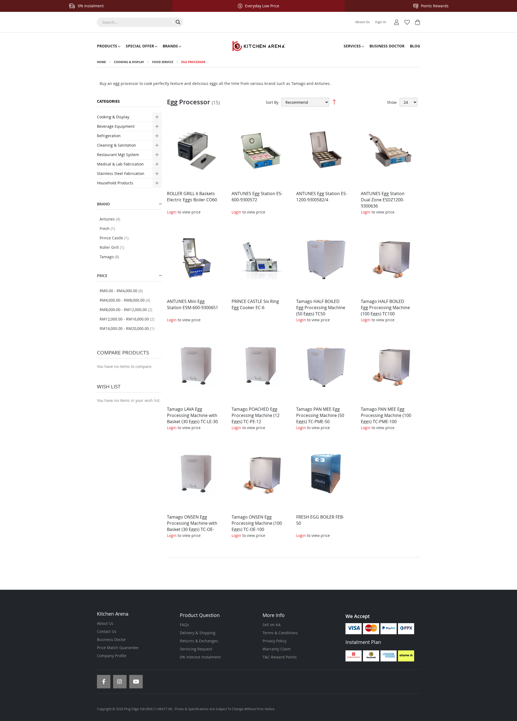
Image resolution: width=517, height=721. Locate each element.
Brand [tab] (103, 203)
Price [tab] (102, 275)
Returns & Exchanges (199, 640)
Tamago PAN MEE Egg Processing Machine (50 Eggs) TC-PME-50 (320, 415)
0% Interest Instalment (200, 657)
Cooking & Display (129, 62)
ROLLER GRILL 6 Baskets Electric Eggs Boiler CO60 (192, 197)
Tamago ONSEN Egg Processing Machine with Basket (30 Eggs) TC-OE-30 (192, 526)
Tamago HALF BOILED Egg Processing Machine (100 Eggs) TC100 (385, 307)
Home (101, 62)
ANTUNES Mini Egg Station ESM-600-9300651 (192, 304)
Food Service (162, 62)
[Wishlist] (407, 21)
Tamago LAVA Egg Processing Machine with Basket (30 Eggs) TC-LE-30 (192, 415)
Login (172, 212)
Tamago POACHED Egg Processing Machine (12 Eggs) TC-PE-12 (256, 415)
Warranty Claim (277, 648)
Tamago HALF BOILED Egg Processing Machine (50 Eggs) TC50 (320, 307)
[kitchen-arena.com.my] (258, 46)
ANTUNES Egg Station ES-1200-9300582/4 (321, 197)
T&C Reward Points (280, 657)
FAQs (184, 624)
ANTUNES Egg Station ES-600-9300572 (257, 197)
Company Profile (111, 655)
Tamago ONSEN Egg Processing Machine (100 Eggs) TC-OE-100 (257, 523)
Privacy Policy (275, 640)
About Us (105, 623)
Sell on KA (272, 624)
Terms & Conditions (280, 632)
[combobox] (140, 22)
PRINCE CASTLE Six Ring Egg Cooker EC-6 (255, 304)
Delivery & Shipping (197, 632)
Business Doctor (111, 639)
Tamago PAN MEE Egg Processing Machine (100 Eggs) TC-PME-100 (386, 415)
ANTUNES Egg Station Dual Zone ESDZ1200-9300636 (382, 200)
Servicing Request (196, 648)
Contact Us (106, 631)
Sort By (272, 102)
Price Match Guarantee (117, 647)
